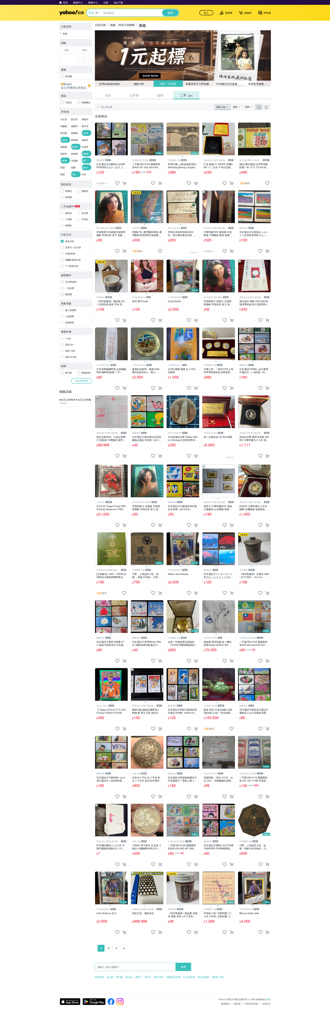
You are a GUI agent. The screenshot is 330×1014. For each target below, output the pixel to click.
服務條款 (225, 1003)
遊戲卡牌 (139, 84)
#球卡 (148, 977)
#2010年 (158, 977)
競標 (160, 95)
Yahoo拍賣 (71, 13)
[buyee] (75, 86)
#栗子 (138, 977)
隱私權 (237, 1003)
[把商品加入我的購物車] (124, 183)
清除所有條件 (81, 380)
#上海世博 (189, 977)
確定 (84, 58)
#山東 (110, 977)
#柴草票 (99, 977)
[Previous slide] (97, 139)
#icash (129, 977)
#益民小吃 (218, 977)
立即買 (134, 95)
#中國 (119, 977)
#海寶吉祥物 (173, 977)
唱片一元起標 (168, 84)
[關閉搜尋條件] (97, 13)
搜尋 (183, 967)
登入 (206, 12)
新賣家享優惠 (256, 84)
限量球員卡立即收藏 (197, 83)
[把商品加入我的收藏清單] (117, 183)
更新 (268, 999)
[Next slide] (125, 139)
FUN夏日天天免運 (226, 84)
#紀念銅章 (203, 977)
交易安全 (266, 1003)
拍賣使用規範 (251, 1003)
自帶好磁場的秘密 (109, 84)
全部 (108, 95)
